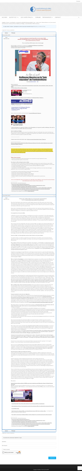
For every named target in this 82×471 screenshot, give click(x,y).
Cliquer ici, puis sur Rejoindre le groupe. (31, 190)
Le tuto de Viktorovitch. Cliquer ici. (35, 113)
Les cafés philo (12, 22)
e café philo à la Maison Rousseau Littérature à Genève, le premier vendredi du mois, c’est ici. (28, 185)
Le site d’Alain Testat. (15, 408)
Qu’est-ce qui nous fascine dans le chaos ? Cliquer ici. (36, 139)
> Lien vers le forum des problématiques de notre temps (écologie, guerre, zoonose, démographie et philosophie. (32, 187)
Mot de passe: (4, 445)
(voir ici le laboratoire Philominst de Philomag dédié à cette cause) (41, 302)
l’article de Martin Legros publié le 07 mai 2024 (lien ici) (34, 199)
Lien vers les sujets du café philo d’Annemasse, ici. (20, 184)
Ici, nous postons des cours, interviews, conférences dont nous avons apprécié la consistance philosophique (31, 188)
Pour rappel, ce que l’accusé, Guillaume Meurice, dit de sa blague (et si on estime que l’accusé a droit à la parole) (32, 414)
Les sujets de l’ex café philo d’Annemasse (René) (24, 22)
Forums (7, 22)
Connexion (78, 1)
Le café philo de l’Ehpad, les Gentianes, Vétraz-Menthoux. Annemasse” (24, 186)
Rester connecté (6, 449)
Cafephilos (4, 22)
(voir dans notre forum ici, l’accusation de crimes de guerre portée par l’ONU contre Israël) (31, 297)
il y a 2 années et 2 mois (41, 26)
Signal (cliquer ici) (31, 191)
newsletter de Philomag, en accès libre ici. (35, 45)
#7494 (54, 35)
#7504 (54, 195)
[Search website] (79, 17)
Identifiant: (4, 441)
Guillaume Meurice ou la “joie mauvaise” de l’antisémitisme (21, 46)
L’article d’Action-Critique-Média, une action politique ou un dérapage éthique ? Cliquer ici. (27, 97)
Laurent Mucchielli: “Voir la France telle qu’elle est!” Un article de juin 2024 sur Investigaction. (28, 403)
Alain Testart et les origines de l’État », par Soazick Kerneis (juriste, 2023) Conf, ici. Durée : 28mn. (29, 411)
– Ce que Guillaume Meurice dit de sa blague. (19, 87)
